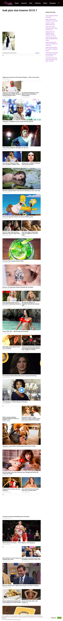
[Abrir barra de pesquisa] (59, 3)
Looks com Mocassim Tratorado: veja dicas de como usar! (52, 44)
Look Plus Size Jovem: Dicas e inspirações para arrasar (52, 38)
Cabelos (45, 3)
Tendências (38, 3)
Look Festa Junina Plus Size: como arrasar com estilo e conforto (51, 59)
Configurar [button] (54, 617)
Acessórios (24, 3)
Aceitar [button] (59, 617)
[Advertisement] (21, 22)
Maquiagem (53, 3)
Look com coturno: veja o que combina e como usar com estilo (52, 54)
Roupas (17, 3)
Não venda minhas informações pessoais (11, 619)
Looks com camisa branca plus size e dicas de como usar (52, 28)
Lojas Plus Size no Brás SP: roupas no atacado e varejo (52, 49)
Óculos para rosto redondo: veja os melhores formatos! (50, 33)
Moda (30, 3)
